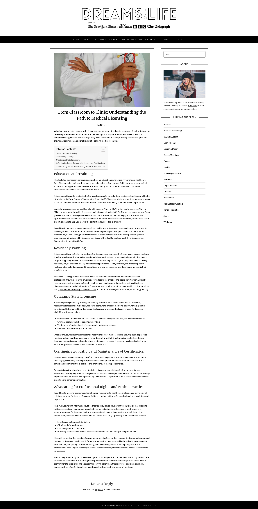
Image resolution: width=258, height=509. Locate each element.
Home (76, 39)
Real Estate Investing (173, 204)
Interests (168, 179)
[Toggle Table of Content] (102, 149)
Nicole (103, 125)
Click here (192, 105)
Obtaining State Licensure (68, 160)
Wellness (168, 222)
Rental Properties (172, 210)
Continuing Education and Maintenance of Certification (81, 163)
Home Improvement (172, 173)
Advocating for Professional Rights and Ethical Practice (81, 166)
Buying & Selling (171, 137)
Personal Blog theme (148, 505)
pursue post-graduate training (74, 283)
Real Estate (128, 39)
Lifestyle (166, 39)
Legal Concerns (170, 185)
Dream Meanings (171, 155)
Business (99, 39)
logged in (99, 489)
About (87, 39)
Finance (113, 39)
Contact (180, 39)
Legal (153, 39)
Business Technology (173, 130)
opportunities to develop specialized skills (77, 289)
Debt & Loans (170, 143)
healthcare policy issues (99, 405)
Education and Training (67, 153)
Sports (166, 216)
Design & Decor (171, 149)
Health (142, 39)
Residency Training (65, 157)
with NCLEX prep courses (100, 215)
